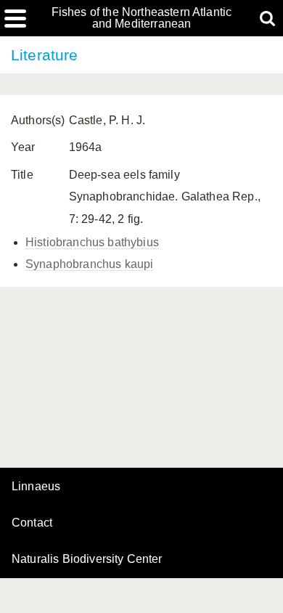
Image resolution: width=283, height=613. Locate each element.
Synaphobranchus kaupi (89, 264)
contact (32, 522)
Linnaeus (36, 486)
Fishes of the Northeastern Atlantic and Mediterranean (142, 18)
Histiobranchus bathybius (92, 242)
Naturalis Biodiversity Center (87, 559)
